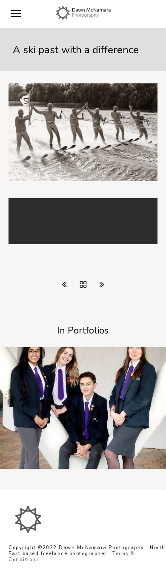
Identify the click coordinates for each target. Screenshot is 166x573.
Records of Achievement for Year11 (68, 466)
